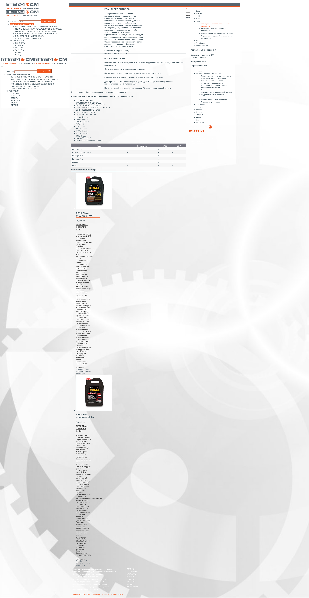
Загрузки (199, 115)
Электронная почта (196, 144)
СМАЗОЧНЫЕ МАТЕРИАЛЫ (22, 24)
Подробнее (80, 220)
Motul (198, 19)
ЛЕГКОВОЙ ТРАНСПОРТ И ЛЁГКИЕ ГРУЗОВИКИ (36, 27)
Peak (198, 21)
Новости (199, 110)
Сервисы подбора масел (211, 102)
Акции (198, 117)
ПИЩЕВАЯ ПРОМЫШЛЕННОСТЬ (29, 36)
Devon (198, 11)
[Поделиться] (189, 12)
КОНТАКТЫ (20, 43)
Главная (199, 71)
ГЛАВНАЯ (130, 569)
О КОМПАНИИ (132, 572)
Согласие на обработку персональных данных (90, 587)
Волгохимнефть (202, 46)
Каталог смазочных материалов (208, 73)
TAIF (198, 41)
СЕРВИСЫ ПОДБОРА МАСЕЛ (28, 38)
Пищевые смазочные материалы (214, 99)
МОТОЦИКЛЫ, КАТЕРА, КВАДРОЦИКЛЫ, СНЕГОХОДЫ (38, 29)
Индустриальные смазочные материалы (88, 574)
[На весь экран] (187, 15)
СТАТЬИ (18, 55)
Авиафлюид (201, 43)
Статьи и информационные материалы (88, 582)
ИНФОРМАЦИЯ (17, 41)
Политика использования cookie (85, 589)
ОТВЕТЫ (19, 48)
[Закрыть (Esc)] (187, 12)
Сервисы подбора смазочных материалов (89, 579)
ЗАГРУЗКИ (19, 50)
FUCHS (199, 13)
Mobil (198, 16)
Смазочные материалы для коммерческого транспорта (94, 572)
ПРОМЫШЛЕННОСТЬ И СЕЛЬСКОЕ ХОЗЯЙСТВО (36, 34)
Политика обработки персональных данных (89, 584)
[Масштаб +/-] (189, 15)
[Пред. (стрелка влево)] (187, 17)
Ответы (199, 112)
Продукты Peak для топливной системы (217, 33)
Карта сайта (201, 122)
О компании (201, 105)
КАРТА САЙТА (132, 587)
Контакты (199, 107)
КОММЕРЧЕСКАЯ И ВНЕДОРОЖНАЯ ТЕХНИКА (35, 31)
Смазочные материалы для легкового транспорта (92, 569)
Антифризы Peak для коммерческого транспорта (83, 372)
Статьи (198, 120)
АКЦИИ (18, 52)
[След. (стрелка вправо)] (189, 17)
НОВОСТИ (19, 45)
